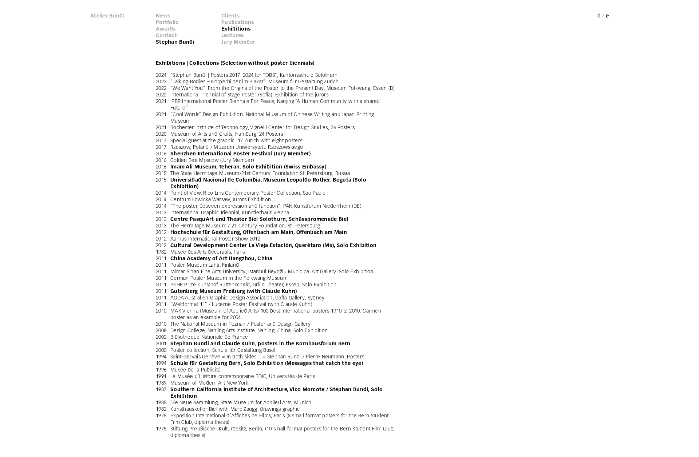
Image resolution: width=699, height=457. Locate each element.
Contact (166, 35)
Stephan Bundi (175, 42)
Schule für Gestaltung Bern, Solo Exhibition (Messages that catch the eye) (266, 363)
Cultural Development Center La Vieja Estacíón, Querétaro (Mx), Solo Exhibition (273, 245)
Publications (237, 22)
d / (600, 15)
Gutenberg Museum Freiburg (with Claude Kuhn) (233, 291)
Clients (230, 15)
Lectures (232, 35)
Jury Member (238, 42)
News (163, 15)
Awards (166, 28)
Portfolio (167, 22)
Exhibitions (235, 28)
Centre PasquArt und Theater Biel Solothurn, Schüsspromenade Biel (259, 219)
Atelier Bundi (107, 15)
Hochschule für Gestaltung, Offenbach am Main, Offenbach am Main (258, 232)
